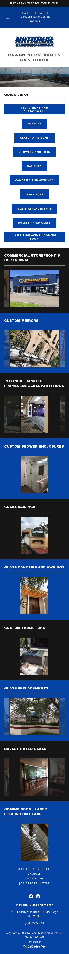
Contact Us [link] (34, 878)
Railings (34, 166)
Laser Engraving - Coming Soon (34, 237)
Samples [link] (34, 873)
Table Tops (34, 194)
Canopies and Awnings (34, 180)
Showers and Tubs (34, 152)
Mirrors (34, 123)
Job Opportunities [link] (34, 883)
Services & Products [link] (34, 869)
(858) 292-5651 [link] (34, 923)
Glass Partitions (34, 137)
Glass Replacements (34, 208)
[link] (34, 42)
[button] (7, 17)
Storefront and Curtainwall (34, 109)
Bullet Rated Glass (34, 222)
